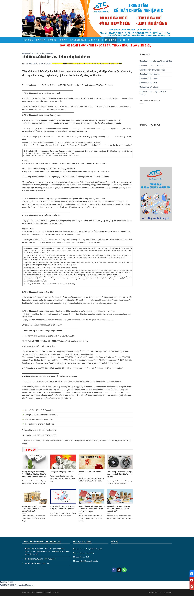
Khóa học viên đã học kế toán (151, 65)
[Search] (128, 40)
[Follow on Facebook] (114, 569)
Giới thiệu (40, 40)
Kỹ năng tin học (95, 40)
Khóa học (51, 40)
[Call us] (124, 569)
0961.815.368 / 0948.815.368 (44, 559)
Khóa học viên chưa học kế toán (152, 70)
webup (49, 63)
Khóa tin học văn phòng (149, 87)
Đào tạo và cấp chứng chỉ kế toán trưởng (153, 93)
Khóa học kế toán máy (148, 83)
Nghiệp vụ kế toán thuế (30, 53)
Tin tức (41, 53)
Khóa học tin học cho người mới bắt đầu (156, 61)
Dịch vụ (63, 40)
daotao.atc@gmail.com (40, 563)
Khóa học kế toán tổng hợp (150, 74)
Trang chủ (28, 40)
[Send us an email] (119, 569)
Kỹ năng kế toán (78, 40)
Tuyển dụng (110, 40)
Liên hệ (121, 40)
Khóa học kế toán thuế (148, 78)
